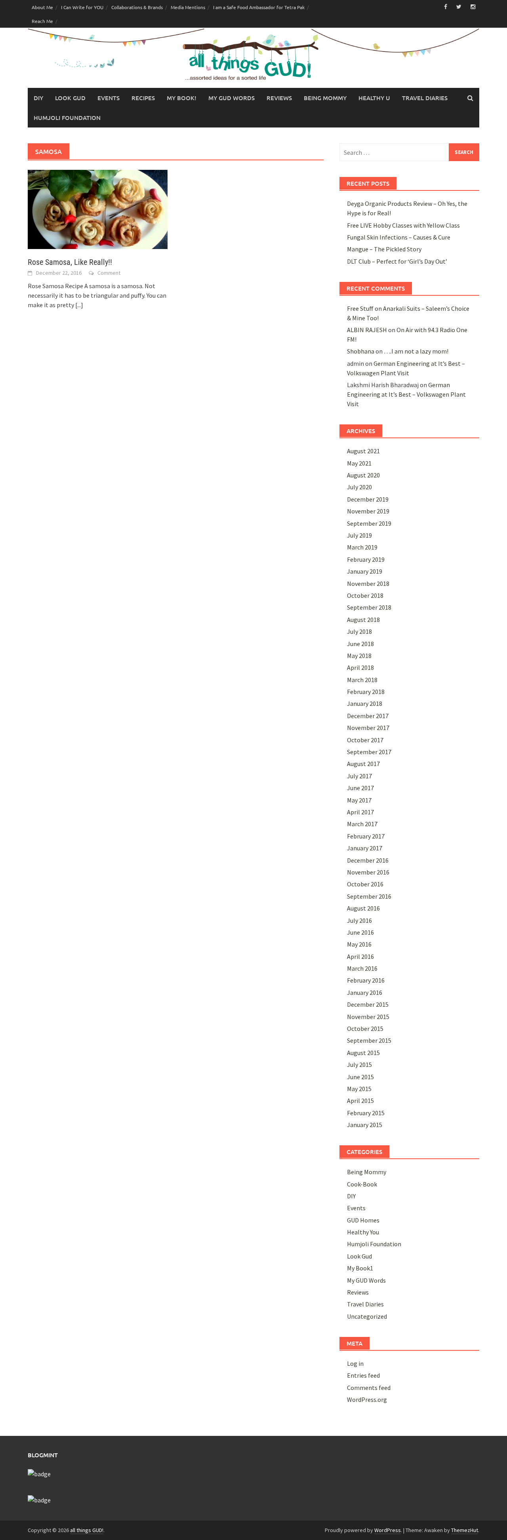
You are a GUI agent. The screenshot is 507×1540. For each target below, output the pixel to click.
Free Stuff (360, 308)
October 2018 (365, 595)
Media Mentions (188, 7)
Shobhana (360, 351)
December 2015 (368, 1004)
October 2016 (365, 884)
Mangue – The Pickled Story (384, 249)
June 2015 (360, 1077)
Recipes (143, 98)
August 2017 (363, 764)
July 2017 (359, 776)
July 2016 (359, 920)
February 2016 (366, 980)
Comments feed (369, 1388)
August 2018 (363, 620)
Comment (108, 272)
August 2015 (363, 1053)
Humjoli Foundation (67, 118)
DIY (38, 98)
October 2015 (365, 1028)
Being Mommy (325, 98)
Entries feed (363, 1375)
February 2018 (366, 692)
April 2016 (360, 956)
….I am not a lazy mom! (416, 351)
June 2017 (360, 788)
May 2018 (359, 656)
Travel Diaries (425, 98)
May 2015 (359, 1089)
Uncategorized (367, 1316)
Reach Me (42, 21)
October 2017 (365, 740)
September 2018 (369, 607)
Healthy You (363, 1232)
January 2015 (364, 1125)
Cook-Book (362, 1184)
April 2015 (360, 1101)
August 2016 (363, 908)
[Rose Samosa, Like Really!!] (98, 209)
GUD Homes (363, 1220)
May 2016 (359, 944)
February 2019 (366, 559)
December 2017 (368, 716)
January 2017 (364, 848)
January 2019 (364, 571)
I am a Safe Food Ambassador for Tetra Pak (259, 7)
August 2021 (363, 451)
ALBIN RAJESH (367, 330)
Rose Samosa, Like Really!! (70, 262)
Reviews (279, 98)
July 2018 (359, 631)
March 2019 (362, 547)
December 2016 (368, 860)
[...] (79, 305)
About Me (42, 7)
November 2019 (368, 511)
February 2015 (366, 1113)
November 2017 (368, 728)
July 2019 (359, 535)
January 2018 (364, 703)
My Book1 (360, 1268)
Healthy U (374, 98)
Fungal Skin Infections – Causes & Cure (398, 237)
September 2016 (369, 896)
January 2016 (364, 992)
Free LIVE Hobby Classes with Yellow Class (403, 225)
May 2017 (359, 800)
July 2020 (359, 487)
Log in (355, 1363)
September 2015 (369, 1040)
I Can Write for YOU (82, 7)
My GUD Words (231, 98)
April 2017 (360, 812)
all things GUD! (86, 1530)
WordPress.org (367, 1399)
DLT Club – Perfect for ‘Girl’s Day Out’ (397, 261)
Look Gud (70, 98)
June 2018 (360, 644)
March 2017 (362, 824)
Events (108, 98)
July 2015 (359, 1064)
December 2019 (368, 499)
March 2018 (362, 680)
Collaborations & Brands (137, 7)
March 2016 (362, 968)
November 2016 (368, 872)
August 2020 (363, 475)
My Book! (181, 98)
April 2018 (360, 667)
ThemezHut (464, 1530)
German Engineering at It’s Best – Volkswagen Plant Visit (406, 394)
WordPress (387, 1530)
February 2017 (366, 836)
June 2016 (360, 932)
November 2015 (368, 1017)
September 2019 (369, 523)
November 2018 (368, 583)
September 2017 (369, 752)
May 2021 (359, 463)
